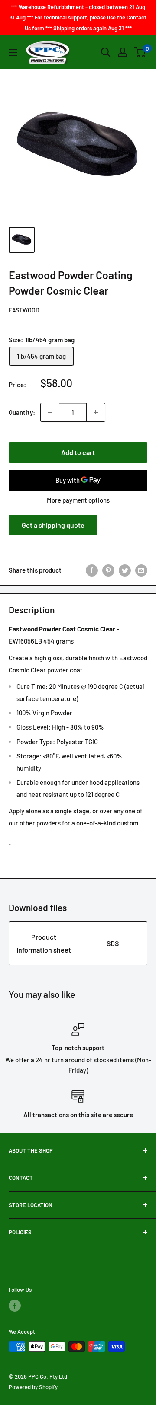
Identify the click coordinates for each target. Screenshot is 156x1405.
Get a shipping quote (53, 525)
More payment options (78, 500)
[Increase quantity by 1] (96, 412)
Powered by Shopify (33, 1386)
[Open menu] (13, 52)
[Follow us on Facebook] (15, 1306)
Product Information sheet (43, 943)
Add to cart (78, 452)
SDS (113, 943)
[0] (140, 52)
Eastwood (24, 310)
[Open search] (105, 52)
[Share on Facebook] (92, 570)
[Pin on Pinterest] (108, 570)
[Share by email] (141, 570)
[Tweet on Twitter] (125, 570)
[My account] (122, 52)
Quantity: (22, 412)
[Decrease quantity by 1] (50, 412)
